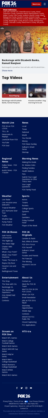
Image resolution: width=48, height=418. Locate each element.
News (25, 122)
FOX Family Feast (29, 189)
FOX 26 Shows (9, 231)
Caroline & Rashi (28, 238)
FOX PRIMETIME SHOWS (8, 296)
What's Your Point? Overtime (9, 256)
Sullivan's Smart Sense (28, 148)
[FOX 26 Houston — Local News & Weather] (9, 4)
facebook (17, 388)
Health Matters (28, 171)
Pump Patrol (7, 222)
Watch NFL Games (9, 338)
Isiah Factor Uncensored (7, 236)
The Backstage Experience (8, 291)
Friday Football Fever (28, 221)
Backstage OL (7, 287)
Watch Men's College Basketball (9, 360)
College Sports (28, 208)
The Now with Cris (9, 284)
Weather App (7, 219)
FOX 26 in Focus (28, 244)
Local (24, 126)
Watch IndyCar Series (8, 355)
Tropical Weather (9, 208)
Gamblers (26, 217)
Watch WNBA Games (7, 371)
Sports (25, 195)
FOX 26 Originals (27, 233)
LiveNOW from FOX (10, 139)
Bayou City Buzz (8, 263)
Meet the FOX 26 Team (29, 285)
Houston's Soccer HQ (29, 265)
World (24, 135)
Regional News (7, 160)
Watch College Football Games (8, 342)
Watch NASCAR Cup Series (10, 350)
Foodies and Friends (30, 255)
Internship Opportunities (27, 306)
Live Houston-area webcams (9, 203)
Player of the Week (29, 225)
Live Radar (6, 199)
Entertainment (10, 277)
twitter (22, 388)
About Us (27, 277)
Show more (7, 70)
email (31, 388)
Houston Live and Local (9, 267)
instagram (26, 388)
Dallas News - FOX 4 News (9, 166)
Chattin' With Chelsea (7, 247)
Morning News (30, 158)
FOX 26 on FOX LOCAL (8, 127)
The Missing (27, 261)
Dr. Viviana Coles (28, 165)
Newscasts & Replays (7, 135)
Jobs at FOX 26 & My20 (29, 301)
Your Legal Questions (26, 185)
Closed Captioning (29, 322)
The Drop (6, 281)
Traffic (4, 216)
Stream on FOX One (8, 333)
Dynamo (25, 211)
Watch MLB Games (9, 346)
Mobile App (26, 311)
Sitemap (25, 152)
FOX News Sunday (29, 144)
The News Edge (8, 243)
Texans (25, 202)
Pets (24, 174)
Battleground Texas (10, 271)
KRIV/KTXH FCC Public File (28, 318)
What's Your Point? (9, 252)
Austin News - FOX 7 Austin (9, 171)
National (25, 132)
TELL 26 (5, 131)
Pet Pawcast (27, 258)
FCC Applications (28, 325)
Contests (5, 300)
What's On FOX (28, 294)
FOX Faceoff (27, 247)
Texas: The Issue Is (9, 260)
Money (25, 141)
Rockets (25, 205)
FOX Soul (5, 145)
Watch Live (36, 4)
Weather (7, 195)
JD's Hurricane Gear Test (9, 211)
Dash (24, 214)
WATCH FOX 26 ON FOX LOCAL (30, 290)
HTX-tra (26, 331)
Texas (24, 129)
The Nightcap (7, 240)
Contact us (26, 281)
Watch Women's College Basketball (9, 365)
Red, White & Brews (30, 241)
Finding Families (28, 168)
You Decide (26, 138)
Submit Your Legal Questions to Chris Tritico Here (29, 179)
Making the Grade (29, 162)
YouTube (5, 142)
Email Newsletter (29, 297)
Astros (24, 199)
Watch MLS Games (9, 375)
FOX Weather (7, 225)
